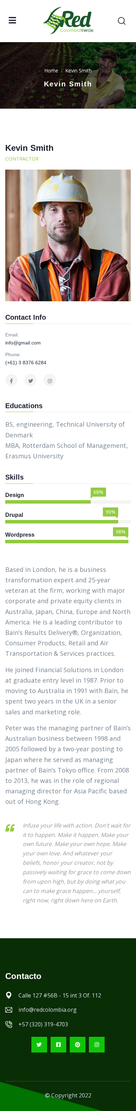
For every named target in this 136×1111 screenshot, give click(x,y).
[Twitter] (39, 1044)
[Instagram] (97, 1044)
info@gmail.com (23, 342)
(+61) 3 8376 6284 (25, 362)
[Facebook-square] (58, 1044)
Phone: (13, 354)
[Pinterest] (77, 1044)
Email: (12, 334)
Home (51, 70)
